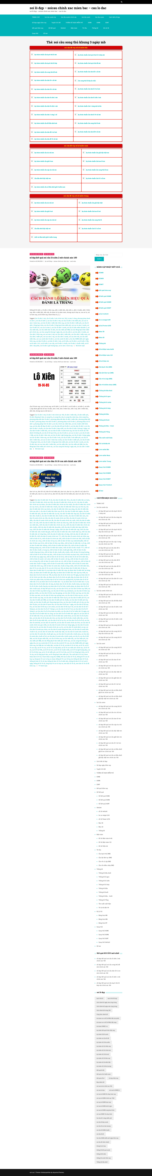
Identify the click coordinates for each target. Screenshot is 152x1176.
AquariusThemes (58, 1172)
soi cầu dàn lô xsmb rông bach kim (59, 629)
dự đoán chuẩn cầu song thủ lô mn (97, 170)
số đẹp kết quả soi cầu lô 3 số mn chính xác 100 (110, 744)
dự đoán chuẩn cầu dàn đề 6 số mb (45, 132)
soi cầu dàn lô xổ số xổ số (75, 620)
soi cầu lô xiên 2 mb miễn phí (71, 321)
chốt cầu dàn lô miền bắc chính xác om (52, 525)
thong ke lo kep (101, 1146)
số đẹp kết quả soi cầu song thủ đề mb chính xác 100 (110, 626)
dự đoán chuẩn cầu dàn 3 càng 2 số (45, 115)
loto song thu (83, 417)
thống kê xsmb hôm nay (104, 1158)
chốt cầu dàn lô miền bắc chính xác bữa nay (53, 523)
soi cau (32, 1172)
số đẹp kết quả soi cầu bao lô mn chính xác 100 (110, 720)
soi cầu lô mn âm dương (104, 1126)
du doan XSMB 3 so (102, 1026)
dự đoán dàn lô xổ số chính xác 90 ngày (65, 575)
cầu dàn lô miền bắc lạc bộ (50, 514)
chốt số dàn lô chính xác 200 (51, 538)
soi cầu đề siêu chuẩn (103, 1142)
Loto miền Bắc (104, 449)
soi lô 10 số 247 (48, 650)
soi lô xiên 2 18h (83, 341)
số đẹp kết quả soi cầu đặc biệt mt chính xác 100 (110, 673)
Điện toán (74, 28)
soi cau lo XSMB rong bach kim (105, 1110)
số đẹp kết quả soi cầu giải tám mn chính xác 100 (110, 738)
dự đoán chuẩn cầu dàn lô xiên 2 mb (46, 97)
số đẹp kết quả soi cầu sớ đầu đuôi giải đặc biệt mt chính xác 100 (110, 697)
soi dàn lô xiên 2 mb (54, 341)
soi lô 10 (81, 645)
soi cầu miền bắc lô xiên (47, 330)
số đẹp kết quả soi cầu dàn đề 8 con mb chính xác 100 (109, 561)
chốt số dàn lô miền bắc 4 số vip (75, 543)
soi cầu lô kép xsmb (102, 1122)
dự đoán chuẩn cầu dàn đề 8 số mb (89, 132)
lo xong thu (48, 417)
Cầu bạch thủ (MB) (105, 367)
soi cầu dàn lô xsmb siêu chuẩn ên (76, 632)
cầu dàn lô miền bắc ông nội (69, 514)
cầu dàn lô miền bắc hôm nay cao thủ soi (71, 507)
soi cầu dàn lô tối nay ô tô (64, 607)
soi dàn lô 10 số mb (71, 645)
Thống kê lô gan (105, 396)
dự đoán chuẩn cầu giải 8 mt (43, 211)
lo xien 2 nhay (72, 318)
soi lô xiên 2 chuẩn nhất (76, 343)
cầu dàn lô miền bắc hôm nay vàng (62, 509)
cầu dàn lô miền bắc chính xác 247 (65, 502)
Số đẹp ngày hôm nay (39, 23)
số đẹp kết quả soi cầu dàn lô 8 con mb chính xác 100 (110, 596)
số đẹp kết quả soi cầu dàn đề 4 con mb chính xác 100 (109, 549)
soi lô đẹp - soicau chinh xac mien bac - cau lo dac (61, 261)
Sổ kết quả (52, 28)
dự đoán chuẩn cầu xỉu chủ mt (44, 203)
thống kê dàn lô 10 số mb (38, 661)
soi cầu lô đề (100, 1134)
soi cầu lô (76, 636)
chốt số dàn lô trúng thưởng (79, 552)
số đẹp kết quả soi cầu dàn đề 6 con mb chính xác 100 (109, 555)
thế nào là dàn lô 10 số (68, 657)
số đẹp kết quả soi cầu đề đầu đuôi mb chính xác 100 (110, 602)
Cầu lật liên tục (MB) (106, 373)
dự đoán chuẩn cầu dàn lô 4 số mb (45, 80)
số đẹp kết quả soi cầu (48, 588)
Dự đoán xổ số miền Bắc (104, 1062)
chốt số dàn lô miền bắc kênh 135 (59, 545)
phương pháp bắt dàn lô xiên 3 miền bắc (64, 419)
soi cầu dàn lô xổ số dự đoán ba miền (47, 611)
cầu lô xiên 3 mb (40, 415)
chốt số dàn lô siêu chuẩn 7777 (73, 548)
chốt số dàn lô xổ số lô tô (55, 557)
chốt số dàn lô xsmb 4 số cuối (40, 559)
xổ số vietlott (104, 314)
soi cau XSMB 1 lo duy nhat (104, 1114)
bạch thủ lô (100, 998)
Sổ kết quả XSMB (105, 296)
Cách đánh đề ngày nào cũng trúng (107, 1006)
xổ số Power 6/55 (105, 326)
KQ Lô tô (106, 28)
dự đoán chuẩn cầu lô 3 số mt (91, 228)
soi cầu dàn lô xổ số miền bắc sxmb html (57, 616)
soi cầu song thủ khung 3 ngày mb (51, 332)
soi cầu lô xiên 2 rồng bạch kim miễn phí (57, 325)
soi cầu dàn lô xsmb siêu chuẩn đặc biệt (51, 632)
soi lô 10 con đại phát (54, 648)
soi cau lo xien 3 (45, 327)
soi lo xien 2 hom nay (66, 346)
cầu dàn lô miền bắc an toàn (79, 500)
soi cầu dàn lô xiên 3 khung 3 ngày (75, 428)
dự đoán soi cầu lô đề (103, 1038)
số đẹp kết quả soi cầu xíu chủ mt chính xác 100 (110, 655)
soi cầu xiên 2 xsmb (61, 337)
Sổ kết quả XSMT (105, 308)
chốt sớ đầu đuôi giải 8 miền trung (45, 237)
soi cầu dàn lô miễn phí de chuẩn (58, 600)
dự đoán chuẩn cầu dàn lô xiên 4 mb (46, 106)
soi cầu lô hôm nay (55, 638)
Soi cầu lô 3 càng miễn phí (104, 1118)
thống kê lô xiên (101, 1154)
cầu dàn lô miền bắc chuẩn (48, 507)
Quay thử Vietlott (105, 485)
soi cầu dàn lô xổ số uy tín (57, 620)
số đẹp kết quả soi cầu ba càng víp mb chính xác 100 (110, 518)
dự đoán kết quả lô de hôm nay (106, 1030)
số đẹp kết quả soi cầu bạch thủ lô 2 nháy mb (110, 512)
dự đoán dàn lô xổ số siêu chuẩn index (67, 584)
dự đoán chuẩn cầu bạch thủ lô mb (45, 55)
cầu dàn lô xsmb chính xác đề (43, 520)
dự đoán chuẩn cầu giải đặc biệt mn (97, 153)
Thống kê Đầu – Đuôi (106, 426)
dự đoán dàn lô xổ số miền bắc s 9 (75, 582)
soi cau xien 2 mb (49, 334)
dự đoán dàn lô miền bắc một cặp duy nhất (71, 573)
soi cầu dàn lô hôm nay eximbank (62, 591)
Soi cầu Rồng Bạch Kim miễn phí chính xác (56, 641)
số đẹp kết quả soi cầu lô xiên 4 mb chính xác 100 (110, 620)
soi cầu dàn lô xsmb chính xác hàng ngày (60, 625)
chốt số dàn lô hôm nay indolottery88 (70, 541)
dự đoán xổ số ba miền (103, 1042)
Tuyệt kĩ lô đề (56, 23)
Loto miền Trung (105, 461)
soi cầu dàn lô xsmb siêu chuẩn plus (68, 634)
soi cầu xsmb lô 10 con (61, 643)
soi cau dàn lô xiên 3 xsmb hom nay (60, 431)
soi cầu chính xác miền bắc (62, 424)
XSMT (107, 23)
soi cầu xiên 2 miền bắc (63, 334)
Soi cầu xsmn (99, 17)
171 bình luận (42, 666)
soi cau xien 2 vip (48, 337)
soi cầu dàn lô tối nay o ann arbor (44, 607)
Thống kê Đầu (104, 414)
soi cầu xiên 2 (67, 332)
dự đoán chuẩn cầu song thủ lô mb (89, 123)
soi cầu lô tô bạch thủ (49, 433)
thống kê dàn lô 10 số (80, 659)
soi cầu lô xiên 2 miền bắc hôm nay (52, 323)
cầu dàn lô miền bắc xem (77, 516)
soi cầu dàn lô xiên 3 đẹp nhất (53, 428)
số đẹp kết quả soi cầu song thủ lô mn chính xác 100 (110, 707)
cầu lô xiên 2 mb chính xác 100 (56, 318)
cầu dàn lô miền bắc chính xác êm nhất (59, 504)
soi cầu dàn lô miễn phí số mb (73, 602)
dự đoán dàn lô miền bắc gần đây (45, 573)
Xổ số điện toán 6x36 (106, 349)
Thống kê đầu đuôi (105, 390)
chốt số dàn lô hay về (49, 541)
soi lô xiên (65, 341)
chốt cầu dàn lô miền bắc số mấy (58, 534)
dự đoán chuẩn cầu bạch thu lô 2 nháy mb (91, 55)
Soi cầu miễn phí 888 (63, 330)
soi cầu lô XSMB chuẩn (103, 1130)
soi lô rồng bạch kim (41, 654)
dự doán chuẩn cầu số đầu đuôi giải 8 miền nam (49, 187)
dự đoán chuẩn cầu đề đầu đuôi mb (45, 123)
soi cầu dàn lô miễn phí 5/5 (77, 598)
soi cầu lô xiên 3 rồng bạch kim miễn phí (54, 442)
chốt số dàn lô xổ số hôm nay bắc (41, 554)
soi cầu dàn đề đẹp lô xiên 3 (42, 426)
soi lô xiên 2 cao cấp (47, 343)
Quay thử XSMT (105, 479)
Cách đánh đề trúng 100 (104, 1010)
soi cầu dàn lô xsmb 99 (48, 623)
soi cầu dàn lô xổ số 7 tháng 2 (45, 609)
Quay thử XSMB (105, 467)
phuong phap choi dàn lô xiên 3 (46, 421)
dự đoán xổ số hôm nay (103, 1058)
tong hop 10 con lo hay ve (54, 663)
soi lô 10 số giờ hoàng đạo (78, 650)
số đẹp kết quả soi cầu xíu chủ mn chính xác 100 (110, 714)
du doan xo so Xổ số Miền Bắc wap (106, 1022)
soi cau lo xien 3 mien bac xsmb (51, 440)
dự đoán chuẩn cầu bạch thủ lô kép (45, 63)
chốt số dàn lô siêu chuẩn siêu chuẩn (56, 552)
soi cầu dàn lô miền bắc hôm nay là (56, 598)
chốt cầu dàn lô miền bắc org (69, 529)
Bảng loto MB (103, 915)
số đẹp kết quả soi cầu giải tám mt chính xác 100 (110, 679)
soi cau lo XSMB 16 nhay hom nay (106, 1094)
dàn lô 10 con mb (35, 568)
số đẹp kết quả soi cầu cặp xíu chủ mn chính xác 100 (110, 726)
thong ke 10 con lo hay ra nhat (45, 659)
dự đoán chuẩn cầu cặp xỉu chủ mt (45, 220)
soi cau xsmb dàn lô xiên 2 (45, 339)
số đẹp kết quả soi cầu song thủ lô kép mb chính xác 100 (110, 632)
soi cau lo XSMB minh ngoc (104, 1106)
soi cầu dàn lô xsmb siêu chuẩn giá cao (43, 634)
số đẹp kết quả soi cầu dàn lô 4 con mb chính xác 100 (110, 580)
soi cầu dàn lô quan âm (46, 604)
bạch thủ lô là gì (112, 998)
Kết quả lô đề (100, 1070)
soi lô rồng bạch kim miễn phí (58, 654)
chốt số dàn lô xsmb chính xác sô (51, 561)
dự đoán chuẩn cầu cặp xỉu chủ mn (45, 170)
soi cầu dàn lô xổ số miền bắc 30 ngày (73, 611)
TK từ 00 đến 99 (104, 443)
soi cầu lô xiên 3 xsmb (59, 327)
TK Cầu (84, 28)
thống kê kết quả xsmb (103, 1150)
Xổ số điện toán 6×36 (105, 838)
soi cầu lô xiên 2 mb (54, 321)
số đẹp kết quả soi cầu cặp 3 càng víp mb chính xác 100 (110, 543)
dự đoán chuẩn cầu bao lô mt (91, 211)
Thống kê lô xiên (105, 402)
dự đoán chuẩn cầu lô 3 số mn (95, 178)
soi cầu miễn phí (79, 638)
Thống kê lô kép (105, 408)
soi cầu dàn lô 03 (62, 588)
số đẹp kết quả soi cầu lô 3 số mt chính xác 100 (110, 685)
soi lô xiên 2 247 (35, 343)
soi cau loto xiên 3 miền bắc (46, 444)
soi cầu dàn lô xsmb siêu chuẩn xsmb (59, 636)
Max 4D (101, 337)
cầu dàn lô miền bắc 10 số (43, 500)
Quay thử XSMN (105, 473)
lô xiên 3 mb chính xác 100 (55, 415)
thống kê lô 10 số (39, 663)
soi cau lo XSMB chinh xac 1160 (105, 1098)
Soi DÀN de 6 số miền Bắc (44, 645)
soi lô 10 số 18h (37, 650)
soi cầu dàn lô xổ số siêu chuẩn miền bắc (69, 618)
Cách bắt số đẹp (114, 17)
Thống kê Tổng (104, 432)
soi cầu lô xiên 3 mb (53, 437)
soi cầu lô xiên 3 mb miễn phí (71, 437)
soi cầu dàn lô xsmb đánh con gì (74, 627)
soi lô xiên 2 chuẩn (61, 343)
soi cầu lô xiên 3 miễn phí (70, 440)
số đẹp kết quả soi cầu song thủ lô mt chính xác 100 (110, 649)
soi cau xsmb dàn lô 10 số (44, 643)
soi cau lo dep (101, 1090)
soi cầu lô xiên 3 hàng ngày (81, 435)
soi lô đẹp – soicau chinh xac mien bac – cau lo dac (68, 8)
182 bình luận (80, 346)
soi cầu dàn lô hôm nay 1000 (77, 588)
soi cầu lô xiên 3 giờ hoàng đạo (61, 435)
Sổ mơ (45, 33)
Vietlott (63, 28)
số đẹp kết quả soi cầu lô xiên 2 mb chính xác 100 (53, 257)
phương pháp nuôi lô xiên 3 (67, 421)
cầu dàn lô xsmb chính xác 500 (58, 518)
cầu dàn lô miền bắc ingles (74, 511)
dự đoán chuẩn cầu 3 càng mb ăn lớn (89, 106)
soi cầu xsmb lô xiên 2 (62, 339)
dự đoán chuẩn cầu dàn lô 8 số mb (89, 89)
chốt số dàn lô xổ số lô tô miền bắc (76, 557)
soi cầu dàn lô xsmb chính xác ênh (68, 623)
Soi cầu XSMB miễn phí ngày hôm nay (107, 1138)
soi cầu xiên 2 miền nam (79, 334)
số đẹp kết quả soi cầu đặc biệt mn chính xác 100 (110, 732)
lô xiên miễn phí (83, 415)
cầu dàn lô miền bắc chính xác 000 (41, 502)
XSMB (89, 23)
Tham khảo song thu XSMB (51, 657)
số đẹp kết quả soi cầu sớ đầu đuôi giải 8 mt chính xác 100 (110, 691)
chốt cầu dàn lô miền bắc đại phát (49, 527)
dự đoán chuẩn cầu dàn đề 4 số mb (89, 72)
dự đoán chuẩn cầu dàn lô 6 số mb (45, 89)
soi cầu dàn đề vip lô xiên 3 (61, 426)
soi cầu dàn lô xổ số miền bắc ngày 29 (66, 613)
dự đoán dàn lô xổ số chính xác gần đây (60, 577)
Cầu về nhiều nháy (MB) (107, 385)
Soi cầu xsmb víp (50, 17)
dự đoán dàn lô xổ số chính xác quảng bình (58, 579)
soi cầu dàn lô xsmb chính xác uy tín (51, 627)
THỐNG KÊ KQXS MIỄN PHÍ (74, 23)
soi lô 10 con (41, 648)
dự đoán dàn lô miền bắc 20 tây (74, 568)
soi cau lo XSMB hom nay (104, 1102)
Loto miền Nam (104, 455)
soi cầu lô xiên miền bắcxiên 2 (77, 327)
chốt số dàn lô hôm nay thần (54, 543)
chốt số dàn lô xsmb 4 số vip (60, 559)
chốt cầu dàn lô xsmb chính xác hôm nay (75, 536)
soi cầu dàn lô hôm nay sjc (74, 595)
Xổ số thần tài (104, 361)
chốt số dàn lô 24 (35, 538)
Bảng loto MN (103, 919)
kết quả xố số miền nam (104, 1074)
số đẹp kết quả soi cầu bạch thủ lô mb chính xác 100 (110, 537)
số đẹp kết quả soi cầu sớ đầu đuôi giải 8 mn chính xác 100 (110, 750)
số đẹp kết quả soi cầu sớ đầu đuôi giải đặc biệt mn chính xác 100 (110, 756)
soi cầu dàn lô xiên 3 (77, 426)
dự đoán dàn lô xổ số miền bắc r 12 (51, 582)
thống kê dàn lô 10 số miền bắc (57, 661)
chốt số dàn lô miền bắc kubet (52, 548)
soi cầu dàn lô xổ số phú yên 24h (44, 618)
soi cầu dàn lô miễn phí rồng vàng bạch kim (48, 602)
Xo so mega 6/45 (104, 320)
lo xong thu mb (58, 417)
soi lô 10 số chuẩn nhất (61, 650)
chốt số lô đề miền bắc (81, 566)
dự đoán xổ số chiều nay (104, 1046)
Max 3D (101, 331)
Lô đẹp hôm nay (113, 1078)
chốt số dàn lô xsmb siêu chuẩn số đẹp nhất (58, 566)
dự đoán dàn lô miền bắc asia (57, 570)
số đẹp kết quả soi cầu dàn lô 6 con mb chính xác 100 (110, 586)
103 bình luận (39, 449)
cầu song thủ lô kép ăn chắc (87, 81)
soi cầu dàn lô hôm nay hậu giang (50, 593)
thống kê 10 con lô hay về (64, 659)
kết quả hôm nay (37, 28)
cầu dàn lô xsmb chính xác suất (64, 520)
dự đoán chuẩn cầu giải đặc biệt (92, 203)
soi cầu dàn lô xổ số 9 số (64, 609)
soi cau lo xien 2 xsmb (79, 325)
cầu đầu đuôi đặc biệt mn (42, 178)
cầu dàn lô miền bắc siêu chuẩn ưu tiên (55, 516)
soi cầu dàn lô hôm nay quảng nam (52, 595)
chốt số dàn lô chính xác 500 (71, 538)
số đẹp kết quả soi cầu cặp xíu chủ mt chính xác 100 (110, 667)
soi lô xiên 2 (73, 341)
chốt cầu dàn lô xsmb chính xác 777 (49, 536)
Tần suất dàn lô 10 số (76, 654)
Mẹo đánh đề (100, 1082)
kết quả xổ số (100, 1078)
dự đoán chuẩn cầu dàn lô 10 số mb (89, 115)
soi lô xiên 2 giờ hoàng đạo (49, 346)
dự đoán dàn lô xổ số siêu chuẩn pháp (61, 586)
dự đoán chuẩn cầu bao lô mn (95, 161)
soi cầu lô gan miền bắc (40, 638)
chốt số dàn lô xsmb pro (72, 561)
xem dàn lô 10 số (69, 663)
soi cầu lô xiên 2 (41, 321)
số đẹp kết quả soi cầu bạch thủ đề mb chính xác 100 (110, 525)
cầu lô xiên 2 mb (40, 318)
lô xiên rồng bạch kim (37, 417)
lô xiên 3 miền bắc (71, 415)
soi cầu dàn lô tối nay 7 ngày (63, 604)
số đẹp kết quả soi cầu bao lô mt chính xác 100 (109, 661)
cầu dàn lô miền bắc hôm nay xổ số (52, 511)
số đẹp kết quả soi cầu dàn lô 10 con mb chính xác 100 (55, 461)
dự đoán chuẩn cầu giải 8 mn (43, 161)
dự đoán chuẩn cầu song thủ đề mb (45, 72)
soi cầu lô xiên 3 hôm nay (38, 437)
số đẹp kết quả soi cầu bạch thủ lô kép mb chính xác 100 (110, 531)
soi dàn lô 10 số (59, 645)
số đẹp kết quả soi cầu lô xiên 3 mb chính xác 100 (53, 358)
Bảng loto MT (103, 923)
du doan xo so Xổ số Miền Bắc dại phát (108, 1018)
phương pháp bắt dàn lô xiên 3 (40, 419)
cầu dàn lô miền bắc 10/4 (61, 500)
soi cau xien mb (74, 337)
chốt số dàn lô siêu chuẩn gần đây (61, 550)
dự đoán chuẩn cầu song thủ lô (92, 220)
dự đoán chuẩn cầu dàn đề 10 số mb (46, 139)
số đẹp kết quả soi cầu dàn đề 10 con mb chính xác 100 (109, 567)
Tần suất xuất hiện (105, 438)
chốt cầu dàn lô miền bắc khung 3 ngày (46, 529)
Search (99, 259)
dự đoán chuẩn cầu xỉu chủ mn (44, 153)
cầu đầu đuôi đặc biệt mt (42, 228)
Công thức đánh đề (102, 1014)
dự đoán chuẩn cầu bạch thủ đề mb (89, 63)
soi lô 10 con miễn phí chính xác (72, 648)
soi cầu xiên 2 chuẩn (79, 332)
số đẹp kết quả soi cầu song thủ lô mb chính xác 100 (110, 639)
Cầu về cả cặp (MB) (105, 379)
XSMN (98, 23)
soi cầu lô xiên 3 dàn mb (42, 435)
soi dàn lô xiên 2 (41, 341)
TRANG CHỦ (36, 17)
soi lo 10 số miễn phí (48, 652)
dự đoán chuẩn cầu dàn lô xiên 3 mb (89, 97)
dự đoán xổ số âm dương (104, 1066)
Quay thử (35, 33)
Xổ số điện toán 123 (106, 355)
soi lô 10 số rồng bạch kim (75, 652)
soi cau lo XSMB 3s (114, 1090)
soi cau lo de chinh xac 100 (104, 1086)
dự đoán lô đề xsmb (102, 1034)
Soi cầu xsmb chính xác (69, 17)
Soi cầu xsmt (86, 17)
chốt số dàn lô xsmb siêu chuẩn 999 (59, 563)
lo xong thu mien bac (71, 417)
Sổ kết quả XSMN (105, 302)
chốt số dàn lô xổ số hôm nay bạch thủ (66, 554)
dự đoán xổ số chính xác (104, 1050)
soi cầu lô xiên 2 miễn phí (73, 323)
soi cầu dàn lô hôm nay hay (72, 593)
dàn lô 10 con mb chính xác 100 (52, 568)
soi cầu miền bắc (62, 444)
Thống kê (95, 28)
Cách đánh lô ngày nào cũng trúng (107, 1002)
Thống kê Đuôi (104, 420)
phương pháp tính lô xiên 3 (43, 424)
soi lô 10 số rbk (61, 652)
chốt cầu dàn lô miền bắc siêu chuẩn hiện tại (66, 532)
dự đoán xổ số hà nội (103, 1054)
